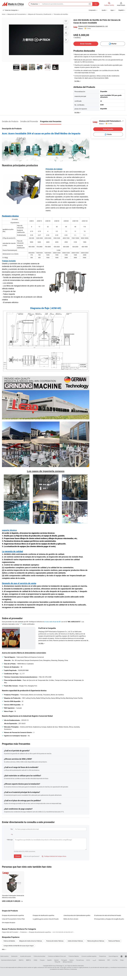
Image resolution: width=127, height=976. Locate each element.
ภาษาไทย (114, 960)
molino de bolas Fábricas (75, 941)
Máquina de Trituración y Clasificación (39, 14)
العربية (94, 960)
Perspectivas (102, 956)
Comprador (92, 10)
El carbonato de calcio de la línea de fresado (107, 915)
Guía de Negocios (113, 956)
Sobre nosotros (4, 956)
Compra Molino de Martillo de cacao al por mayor (19, 946)
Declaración (14, 956)
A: (12, 834)
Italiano (72, 960)
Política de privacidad (39, 956)
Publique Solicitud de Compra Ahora (54, 856)
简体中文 (21, 960)
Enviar (17, 856)
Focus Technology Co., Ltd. (60, 965)
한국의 (88, 960)
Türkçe (122, 960)
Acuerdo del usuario (25, 956)
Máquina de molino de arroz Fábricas (30, 941)
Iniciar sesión (121, 5)
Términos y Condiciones (70, 969)
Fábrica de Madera (9, 941)
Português (64, 960)
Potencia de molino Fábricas (55, 941)
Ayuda (104, 10)
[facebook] (121, 956)
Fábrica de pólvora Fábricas (95, 941)
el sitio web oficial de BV (52, 622)
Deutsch (56, 960)
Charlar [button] (113, 44)
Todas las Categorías (11, 10)
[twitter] (126, 956)
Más (3, 949)
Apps (112, 10)
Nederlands (102, 960)
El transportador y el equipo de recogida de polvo (109, 919)
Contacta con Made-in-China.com (57, 956)
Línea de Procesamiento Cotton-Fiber (13, 919)
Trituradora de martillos (61, 14)
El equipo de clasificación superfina (43, 915)
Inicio (3, 14)
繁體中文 (28, 960)
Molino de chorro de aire (71, 919)
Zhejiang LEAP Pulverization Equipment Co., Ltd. (93, 26)
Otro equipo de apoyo (8, 922)
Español (49, 960)
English (14, 960)
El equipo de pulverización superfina (13, 915)
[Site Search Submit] (95, 4)
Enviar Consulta (85, 44)
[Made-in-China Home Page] (13, 4)
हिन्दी (108, 960)
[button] (90, 4)
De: (12, 829)
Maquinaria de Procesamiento (16, 14)
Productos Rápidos (74, 956)
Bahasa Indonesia (67, 962)
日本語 (35, 960)
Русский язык (80, 960)
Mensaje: (10, 840)
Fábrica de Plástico (114, 941)
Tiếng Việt (57, 962)
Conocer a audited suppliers (88, 956)
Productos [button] (34, 4)
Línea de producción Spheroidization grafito (77, 915)
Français (42, 960)
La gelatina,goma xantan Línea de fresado (46, 919)
